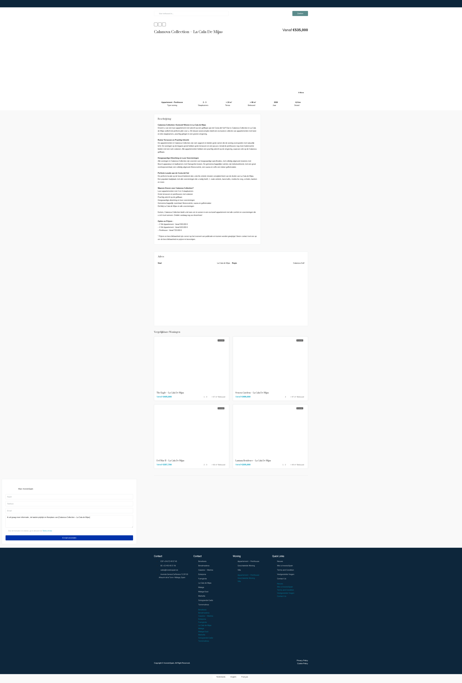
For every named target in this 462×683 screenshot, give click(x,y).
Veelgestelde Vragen (253, 9)
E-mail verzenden (69, 538)
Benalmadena (203, 566)
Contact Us (281, 579)
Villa (239, 570)
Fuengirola (202, 579)
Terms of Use (47, 531)
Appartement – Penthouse (248, 561)
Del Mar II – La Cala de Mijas (170, 460)
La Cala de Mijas (204, 583)
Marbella (201, 596)
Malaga (201, 587)
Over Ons (268, 9)
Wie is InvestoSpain (285, 566)
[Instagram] (166, 586)
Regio (236, 9)
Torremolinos (203, 605)
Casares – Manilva (205, 570)
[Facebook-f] (157, 586)
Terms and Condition (285, 570)
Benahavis (202, 561)
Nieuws (280, 561)
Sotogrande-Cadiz (205, 600)
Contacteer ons (282, 9)
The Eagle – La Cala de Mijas (170, 393)
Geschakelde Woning (246, 566)
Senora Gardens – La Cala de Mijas (252, 393)
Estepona (202, 574)
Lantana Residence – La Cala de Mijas (253, 460)
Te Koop (221, 340)
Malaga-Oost (203, 592)
